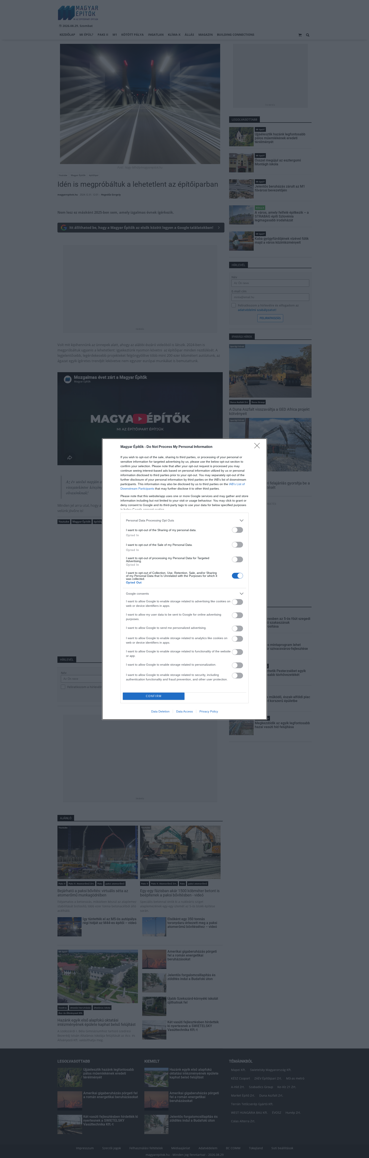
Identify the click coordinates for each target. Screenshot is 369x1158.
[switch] (237, 530)
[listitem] (184, 520)
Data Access (184, 711)
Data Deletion (160, 711)
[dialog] (184, 579)
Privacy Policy (208, 711)
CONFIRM (154, 696)
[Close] (258, 447)
